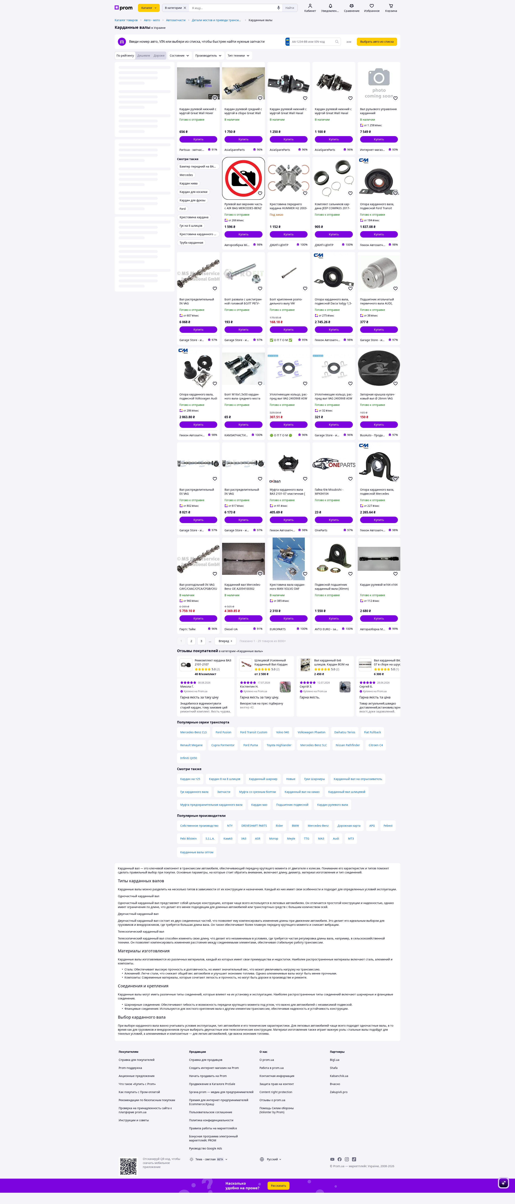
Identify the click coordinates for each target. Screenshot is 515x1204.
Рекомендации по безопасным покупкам (147, 1100)
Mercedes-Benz (318, 825)
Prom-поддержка (130, 1068)
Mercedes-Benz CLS (193, 732)
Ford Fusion (223, 732)
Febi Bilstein (188, 838)
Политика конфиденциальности (211, 1120)
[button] (198, 139)
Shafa (334, 1068)
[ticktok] (354, 1159)
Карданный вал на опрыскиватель (358, 779)
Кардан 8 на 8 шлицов (224, 779)
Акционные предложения (136, 1076)
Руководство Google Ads (205, 1148)
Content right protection (276, 1092)
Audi (336, 838)
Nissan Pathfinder (348, 745)
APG (372, 825)
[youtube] (332, 1159)
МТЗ (351, 838)
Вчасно (335, 1084)
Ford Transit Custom (253, 732)
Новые (290, 779)
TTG (306, 838)
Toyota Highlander (279, 745)
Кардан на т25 (190, 779)
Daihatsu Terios (344, 732)
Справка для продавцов (205, 1060)
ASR (257, 838)
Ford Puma (250, 745)
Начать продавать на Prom (208, 1076)
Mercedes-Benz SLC (313, 745)
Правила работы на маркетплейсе (213, 1128)
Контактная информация (277, 1076)
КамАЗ (228, 838)
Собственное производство (199, 825)
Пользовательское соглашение (210, 1112)
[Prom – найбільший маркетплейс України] (123, 7)
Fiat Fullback (372, 732)
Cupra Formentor (223, 745)
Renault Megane (191, 745)
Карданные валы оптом (196, 852)
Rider (279, 825)
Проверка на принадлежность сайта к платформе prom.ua (145, 1110)
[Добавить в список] (215, 98)
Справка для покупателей (136, 1060)
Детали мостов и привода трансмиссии (217, 20)
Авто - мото (152, 20)
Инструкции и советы (134, 1120)
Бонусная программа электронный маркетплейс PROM (213, 1138)
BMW (295, 825)
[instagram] (346, 1159)
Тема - (206, 1159)
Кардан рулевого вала (332, 805)
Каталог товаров (126, 20)
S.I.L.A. (210, 838)
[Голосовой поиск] (278, 8)
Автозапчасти (175, 20)
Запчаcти (223, 792)
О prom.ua (267, 1060)
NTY (230, 825)
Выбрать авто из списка (377, 41)
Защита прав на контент (277, 1084)
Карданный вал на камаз (302, 792)
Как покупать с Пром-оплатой (139, 1092)
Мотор (273, 838)
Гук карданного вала (194, 792)
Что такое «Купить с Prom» (137, 1084)
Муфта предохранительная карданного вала (211, 805)
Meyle (291, 838)
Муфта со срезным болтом (257, 792)
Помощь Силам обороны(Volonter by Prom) (277, 1110)
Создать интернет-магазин (208, 1068)
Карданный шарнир (263, 779)
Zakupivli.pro (338, 1092)
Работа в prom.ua (272, 1068)
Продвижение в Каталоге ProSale (212, 1084)
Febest (388, 825)
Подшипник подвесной (292, 805)
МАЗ (321, 838)
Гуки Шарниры (314, 779)
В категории (173, 8)
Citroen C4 (376, 745)
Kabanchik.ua (339, 1076)
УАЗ (243, 838)
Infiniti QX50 (188, 758)
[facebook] (339, 1159)
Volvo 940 (282, 732)
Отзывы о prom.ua (272, 1100)
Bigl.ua (334, 1060)
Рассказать (278, 1185)
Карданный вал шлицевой (346, 792)
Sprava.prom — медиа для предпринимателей (221, 1092)
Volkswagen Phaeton (311, 732)
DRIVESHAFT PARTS (254, 825)
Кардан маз (259, 805)
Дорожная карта (349, 825)
